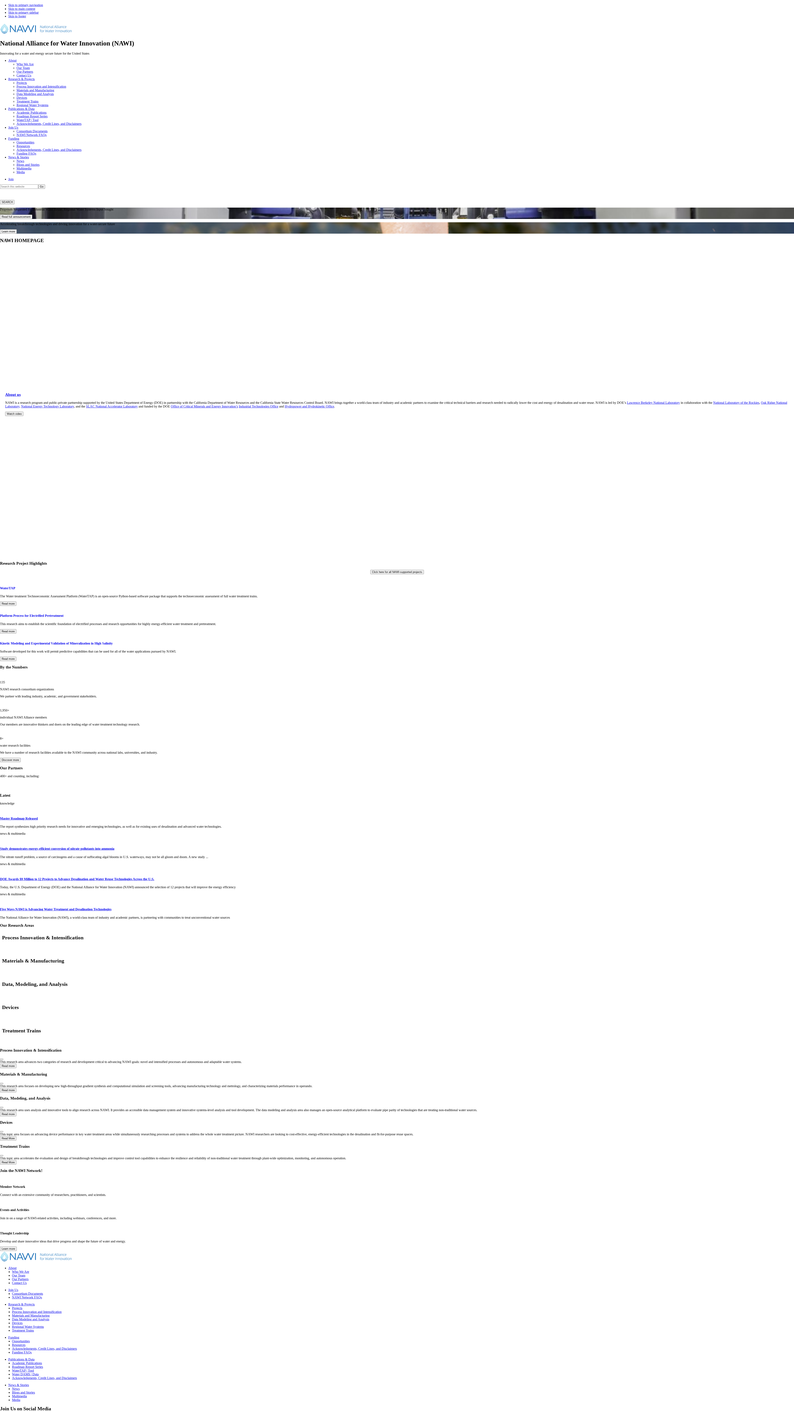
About (12, 1268)
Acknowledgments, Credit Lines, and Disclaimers (44, 1348)
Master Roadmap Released (19, 818)
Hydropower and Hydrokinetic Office (309, 406)
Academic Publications (27, 1363)
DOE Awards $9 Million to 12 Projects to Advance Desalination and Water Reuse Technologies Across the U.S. (77, 879)
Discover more (10, 760)
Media (16, 1400)
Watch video (14, 413)
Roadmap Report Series (27, 1367)
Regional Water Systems (28, 1326)
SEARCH (7, 202)
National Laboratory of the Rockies (736, 402)
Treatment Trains (23, 1330)
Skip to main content (21, 9)
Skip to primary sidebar (23, 12)
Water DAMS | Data (25, 1374)
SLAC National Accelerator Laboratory (112, 406)
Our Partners (20, 1279)
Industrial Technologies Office (258, 406)
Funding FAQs (22, 1352)
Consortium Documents (27, 1293)
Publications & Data (21, 1359)
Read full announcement (16, 216)
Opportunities (21, 1341)
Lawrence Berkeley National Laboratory (653, 402)
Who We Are (20, 1271)
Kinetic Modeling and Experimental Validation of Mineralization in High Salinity (56, 643)
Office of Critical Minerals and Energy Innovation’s (204, 406)
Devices (17, 1323)
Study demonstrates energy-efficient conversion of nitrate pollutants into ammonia (57, 848)
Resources (18, 1345)
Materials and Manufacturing (31, 1315)
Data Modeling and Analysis (30, 1319)
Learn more (8, 231)
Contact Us (19, 1283)
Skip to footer (17, 16)
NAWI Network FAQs (27, 1297)
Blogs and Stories (23, 1392)
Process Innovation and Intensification (37, 1312)
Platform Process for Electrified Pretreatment (31, 615)
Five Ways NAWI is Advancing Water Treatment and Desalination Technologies (55, 909)
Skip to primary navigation (25, 5)
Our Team (18, 1275)
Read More (8, 1138)
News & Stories (18, 1385)
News (16, 1388)
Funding (13, 1337)
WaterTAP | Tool (23, 1370)
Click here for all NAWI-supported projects (397, 572)
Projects (17, 1308)
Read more (8, 603)
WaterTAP (7, 588)
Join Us (13, 1290)
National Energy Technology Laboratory (47, 406)
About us (13, 394)
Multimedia (19, 1396)
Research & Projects (21, 1304)
